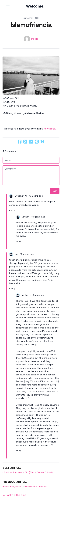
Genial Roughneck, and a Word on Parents (25, 486)
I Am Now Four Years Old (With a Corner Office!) (28, 472)
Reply (12, 210)
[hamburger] (8, 6)
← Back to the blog (14, 495)
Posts (34, 38)
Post (55, 191)
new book (50, 128)
